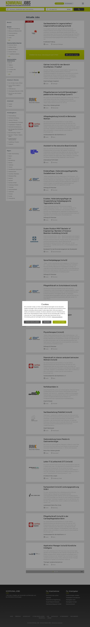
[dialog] (45, 313)
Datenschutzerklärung (57, 317)
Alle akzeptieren (59, 322)
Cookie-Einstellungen (32, 322)
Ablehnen (47, 322)
